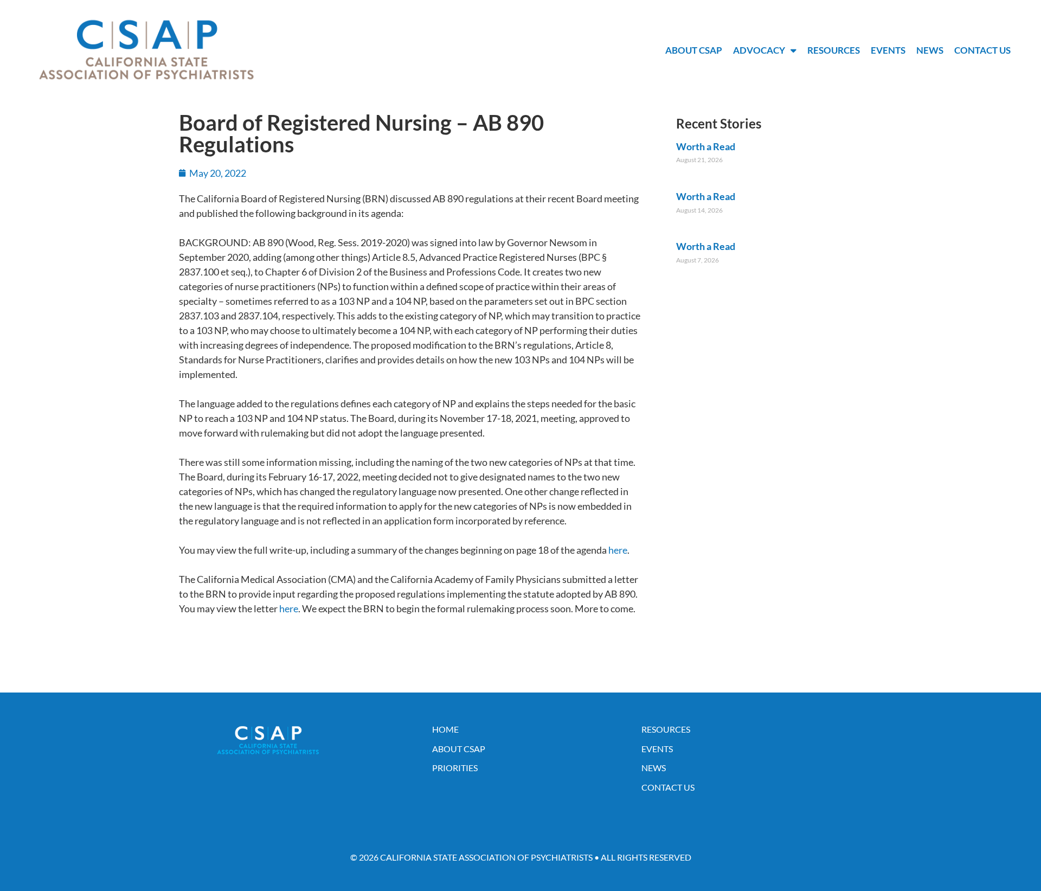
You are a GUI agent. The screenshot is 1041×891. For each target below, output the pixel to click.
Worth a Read (705, 146)
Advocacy (759, 50)
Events (888, 50)
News (929, 50)
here (617, 550)
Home (445, 729)
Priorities (455, 767)
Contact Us (982, 50)
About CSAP (693, 50)
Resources (833, 50)
